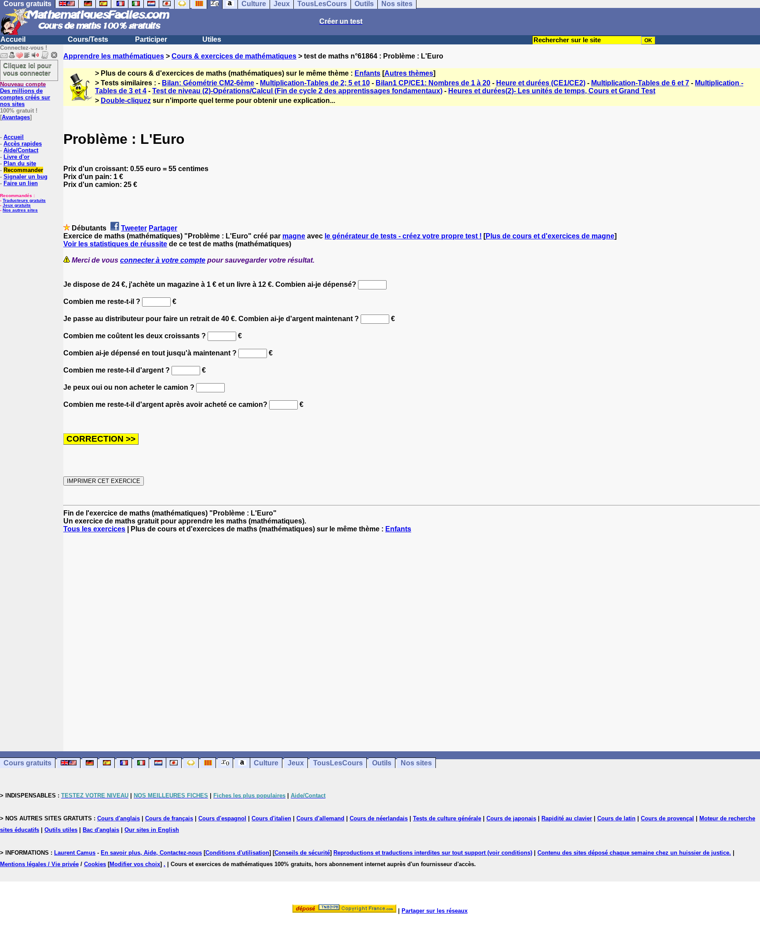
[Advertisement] (412, 634)
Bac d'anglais (101, 830)
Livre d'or (16, 157)
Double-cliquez (126, 100)
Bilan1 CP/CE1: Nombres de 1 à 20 (433, 83)
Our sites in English (151, 830)
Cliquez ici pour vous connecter (27, 69)
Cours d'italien (271, 818)
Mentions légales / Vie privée (39, 864)
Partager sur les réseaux (435, 910)
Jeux (296, 763)
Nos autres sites (20, 210)
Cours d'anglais (118, 818)
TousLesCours (338, 763)
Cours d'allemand (320, 818)
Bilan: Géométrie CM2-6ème (208, 83)
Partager (163, 228)
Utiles (211, 39)
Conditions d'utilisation (237, 852)
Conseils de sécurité (302, 852)
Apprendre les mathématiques (113, 56)
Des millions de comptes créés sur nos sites (25, 94)
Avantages (16, 117)
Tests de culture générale (447, 818)
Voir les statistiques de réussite (115, 244)
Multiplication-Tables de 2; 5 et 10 (315, 83)
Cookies (95, 864)
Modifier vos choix (135, 864)
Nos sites (416, 763)
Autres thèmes (408, 73)
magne (293, 236)
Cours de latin (616, 818)
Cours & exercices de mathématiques (234, 56)
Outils (381, 763)
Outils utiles (60, 830)
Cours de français (169, 818)
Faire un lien (21, 183)
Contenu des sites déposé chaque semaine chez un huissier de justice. (634, 852)
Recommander (23, 170)
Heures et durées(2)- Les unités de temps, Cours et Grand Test (551, 91)
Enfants (367, 73)
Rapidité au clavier (566, 818)
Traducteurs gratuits (24, 200)
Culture (266, 763)
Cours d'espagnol (222, 818)
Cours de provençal (667, 818)
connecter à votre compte (162, 260)
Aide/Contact (21, 150)
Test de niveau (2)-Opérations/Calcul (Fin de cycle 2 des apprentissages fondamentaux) (297, 91)
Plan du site (20, 163)
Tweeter (134, 228)
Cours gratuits (27, 763)
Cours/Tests (88, 39)
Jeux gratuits (17, 205)
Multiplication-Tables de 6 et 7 (640, 83)
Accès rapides (23, 143)
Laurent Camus (74, 852)
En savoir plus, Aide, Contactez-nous (151, 852)
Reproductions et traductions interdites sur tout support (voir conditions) (432, 852)
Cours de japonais (511, 818)
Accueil (13, 39)
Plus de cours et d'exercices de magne (550, 236)
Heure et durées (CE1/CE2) (540, 83)
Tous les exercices (94, 529)
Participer (151, 39)
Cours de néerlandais (379, 818)
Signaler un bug (26, 176)
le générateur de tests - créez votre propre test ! (403, 236)
